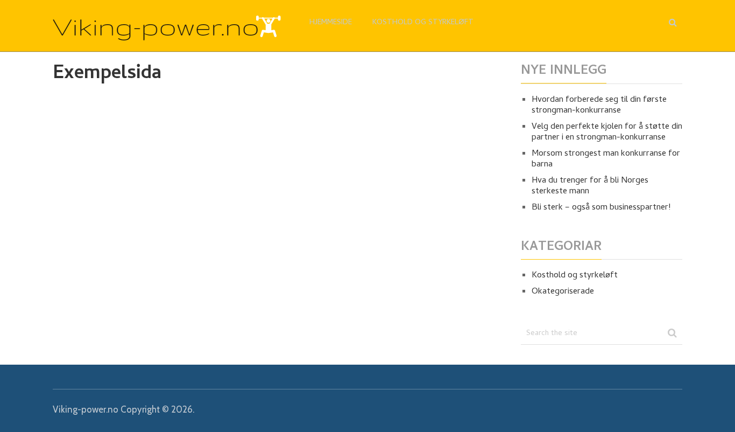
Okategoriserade (563, 292)
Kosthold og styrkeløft (422, 23)
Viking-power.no (85, 409)
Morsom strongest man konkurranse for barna (606, 159)
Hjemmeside (330, 23)
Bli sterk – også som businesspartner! (601, 208)
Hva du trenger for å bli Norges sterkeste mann (590, 186)
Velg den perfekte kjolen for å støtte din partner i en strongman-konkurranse (607, 132)
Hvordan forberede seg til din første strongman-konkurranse (599, 105)
